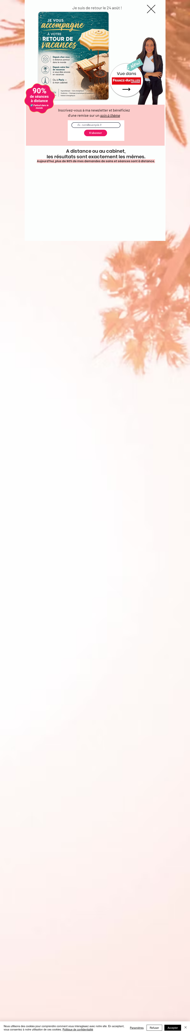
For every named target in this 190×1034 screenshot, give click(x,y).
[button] (151, 9)
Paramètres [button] (137, 1028)
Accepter (173, 1028)
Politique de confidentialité (78, 1029)
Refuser (154, 1028)
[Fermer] (185, 1027)
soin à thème (110, 115)
